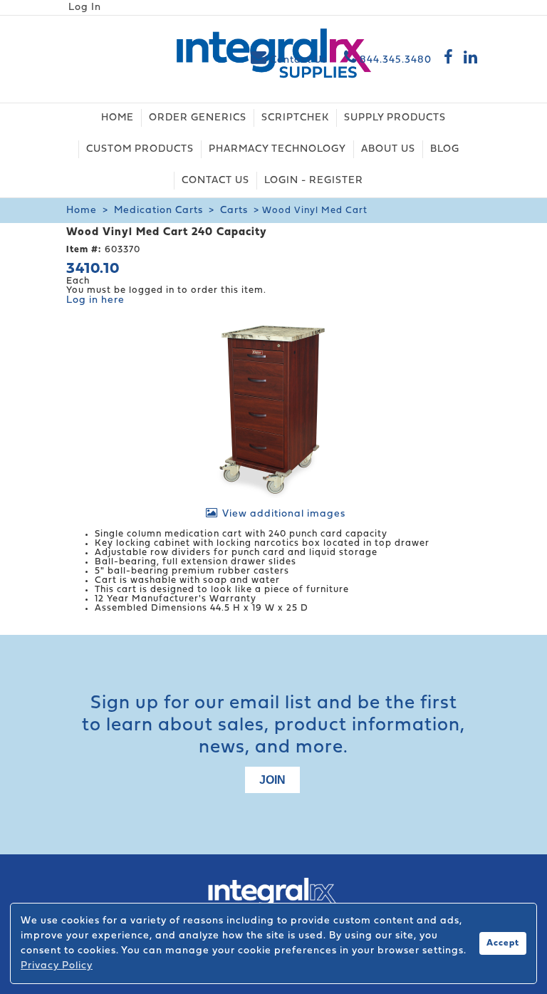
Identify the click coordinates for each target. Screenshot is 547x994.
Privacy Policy (57, 966)
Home (81, 210)
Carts (234, 210)
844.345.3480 (394, 60)
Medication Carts (158, 210)
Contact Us (298, 60)
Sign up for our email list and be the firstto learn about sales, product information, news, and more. (273, 725)
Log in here (95, 300)
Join (272, 780)
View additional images (283, 514)
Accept (502, 943)
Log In (84, 7)
